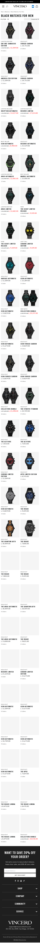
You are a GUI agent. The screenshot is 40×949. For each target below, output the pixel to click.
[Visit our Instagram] (18, 881)
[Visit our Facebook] (15, 881)
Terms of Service (8, 937)
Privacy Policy (17, 937)
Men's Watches (5, 11)
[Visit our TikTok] (24, 881)
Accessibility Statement (29, 937)
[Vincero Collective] (20, 6)
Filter (3, 19)
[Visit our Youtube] (21, 881)
